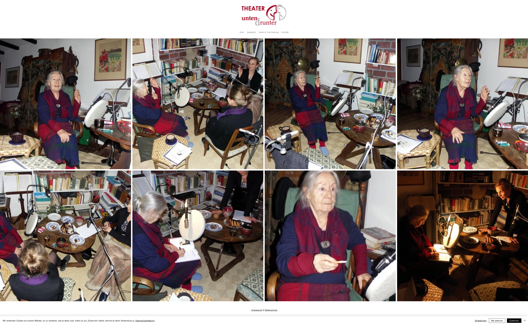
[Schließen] (524, 320)
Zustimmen (514, 320)
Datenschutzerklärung (145, 320)
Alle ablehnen (497, 320)
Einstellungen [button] (481, 320)
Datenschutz (271, 310)
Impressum (256, 310)
